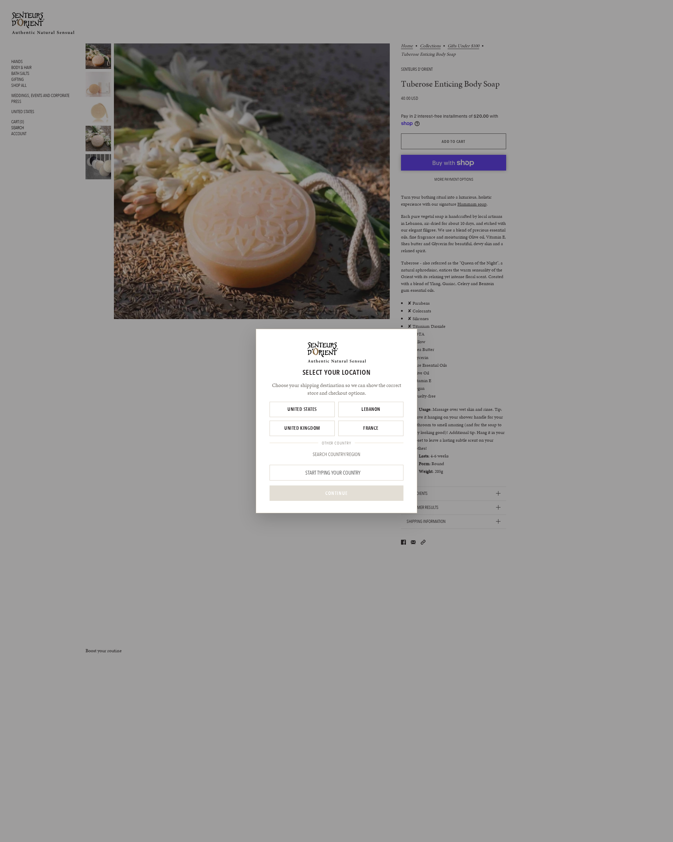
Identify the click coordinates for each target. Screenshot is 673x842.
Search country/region (336, 454)
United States (302, 409)
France (371, 428)
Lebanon (370, 409)
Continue (336, 493)
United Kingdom (302, 428)
